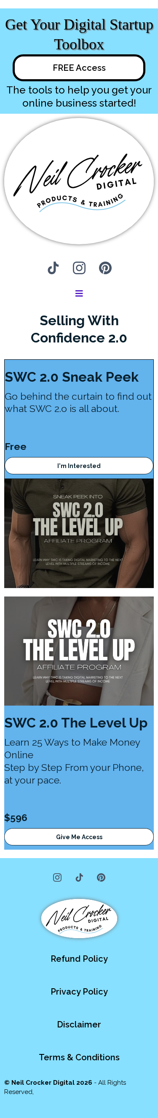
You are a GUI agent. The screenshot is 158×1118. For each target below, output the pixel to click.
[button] (79, 294)
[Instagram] (79, 268)
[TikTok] (53, 268)
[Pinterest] (105, 268)
